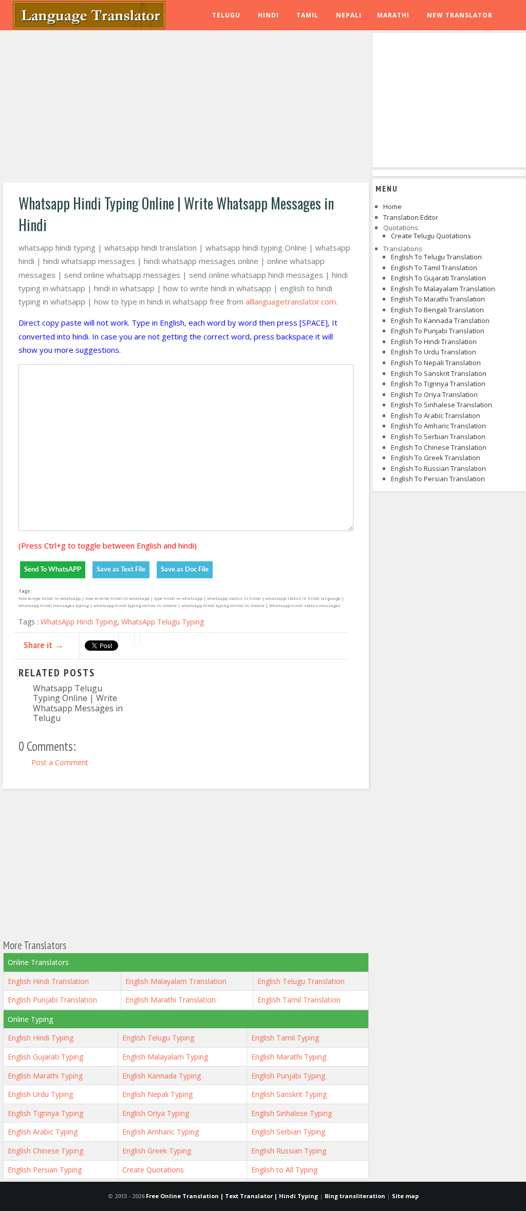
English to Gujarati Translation (438, 277)
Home (392, 206)
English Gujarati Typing (45, 1057)
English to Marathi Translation (438, 299)
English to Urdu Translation (433, 351)
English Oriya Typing (155, 1113)
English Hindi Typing (40, 1038)
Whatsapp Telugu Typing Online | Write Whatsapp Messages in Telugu (78, 703)
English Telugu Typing (158, 1038)
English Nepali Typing (157, 1094)
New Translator (460, 15)
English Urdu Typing (40, 1094)
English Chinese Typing (45, 1151)
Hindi (268, 15)
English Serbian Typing (288, 1132)
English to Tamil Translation (434, 267)
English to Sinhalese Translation (441, 404)
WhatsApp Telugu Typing (162, 622)
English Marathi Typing (288, 1057)
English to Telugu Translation (436, 256)
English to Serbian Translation (438, 436)
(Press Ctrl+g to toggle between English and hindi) (107, 545)
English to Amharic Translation (438, 425)
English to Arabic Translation (435, 415)
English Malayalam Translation (176, 981)
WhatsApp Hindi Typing (79, 622)
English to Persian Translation (438, 478)
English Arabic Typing (43, 1132)
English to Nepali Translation (436, 362)
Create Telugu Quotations (431, 235)
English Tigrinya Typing (45, 1113)
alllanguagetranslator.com (291, 301)
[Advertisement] (186, 108)
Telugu (226, 15)
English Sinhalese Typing (291, 1113)
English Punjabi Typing (288, 1076)
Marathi (393, 15)
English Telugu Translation (301, 981)
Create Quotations (153, 1170)
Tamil (307, 15)
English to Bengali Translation (437, 309)
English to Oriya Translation (434, 394)
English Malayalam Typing (165, 1057)
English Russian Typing (288, 1151)
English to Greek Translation (435, 457)
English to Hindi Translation (434, 341)
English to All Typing (284, 1170)
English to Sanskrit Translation (438, 373)
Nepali (349, 15)
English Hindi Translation (48, 981)
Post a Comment (59, 762)
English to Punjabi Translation (437, 330)
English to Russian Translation (438, 468)
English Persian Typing (45, 1170)
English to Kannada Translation (440, 320)
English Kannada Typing (161, 1076)
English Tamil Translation (299, 1000)
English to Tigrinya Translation (438, 383)
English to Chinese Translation (438, 447)
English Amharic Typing (160, 1132)
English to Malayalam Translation (443, 288)
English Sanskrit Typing (289, 1094)
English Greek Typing (156, 1151)
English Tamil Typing (285, 1038)
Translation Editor (410, 217)
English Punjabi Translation (52, 1000)
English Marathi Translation (170, 1000)
